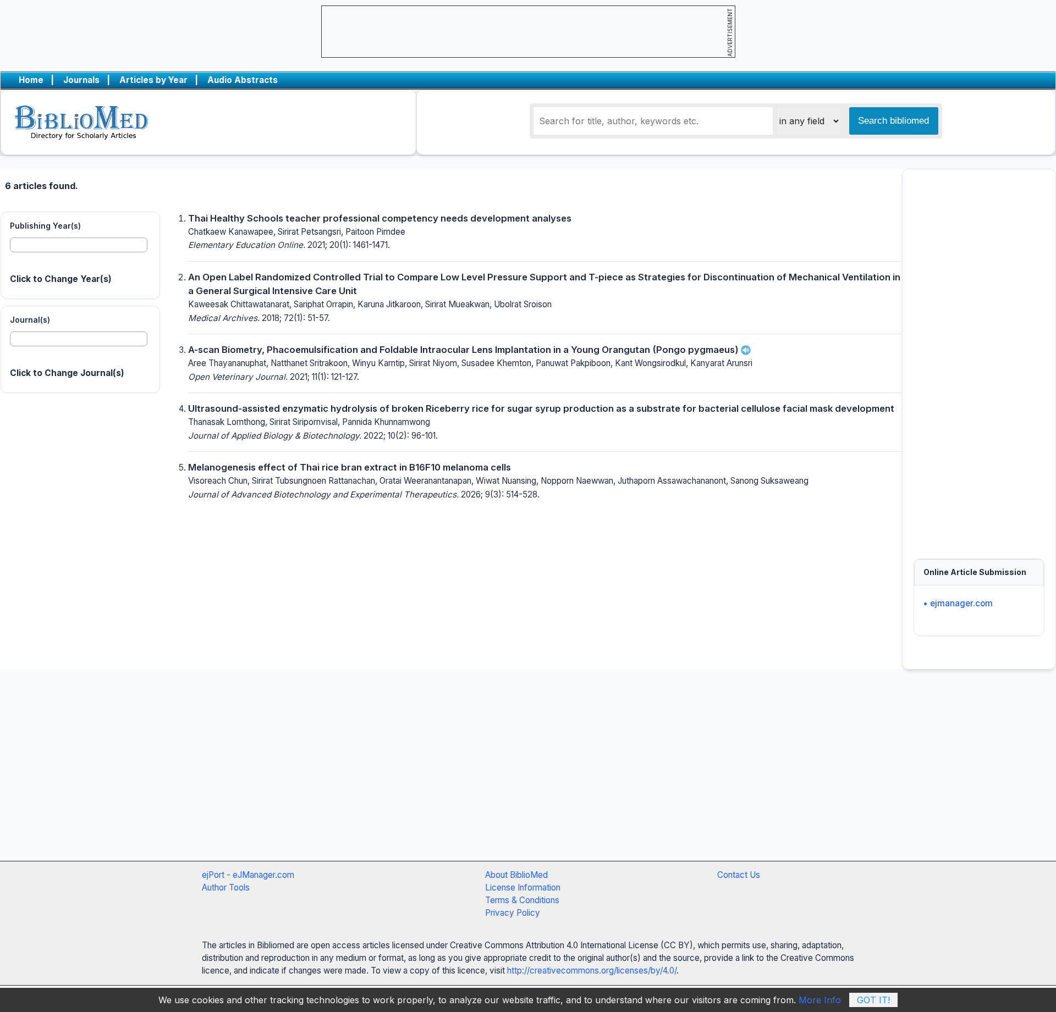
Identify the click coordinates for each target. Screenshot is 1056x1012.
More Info (820, 999)
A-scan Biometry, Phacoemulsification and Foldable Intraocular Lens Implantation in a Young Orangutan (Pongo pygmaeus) (464, 349)
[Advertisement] (979, 358)
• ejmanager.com (958, 603)
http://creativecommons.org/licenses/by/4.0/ (591, 970)
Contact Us (738, 875)
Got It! (873, 999)
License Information (522, 887)
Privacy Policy (512, 913)
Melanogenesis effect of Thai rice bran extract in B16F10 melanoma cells (349, 467)
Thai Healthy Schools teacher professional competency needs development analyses (379, 218)
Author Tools (226, 887)
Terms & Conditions (522, 900)
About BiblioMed (516, 875)
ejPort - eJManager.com (248, 875)
